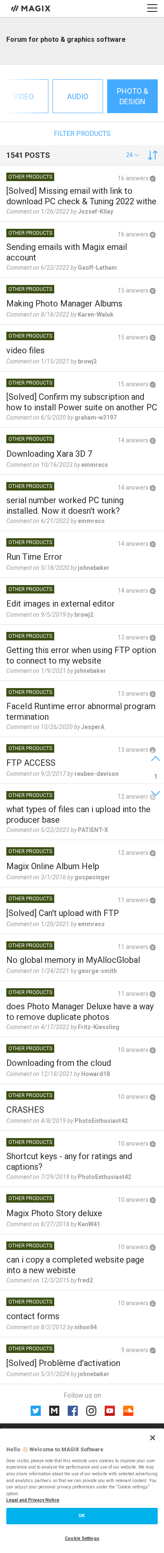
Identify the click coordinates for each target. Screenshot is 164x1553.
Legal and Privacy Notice (32, 1500)
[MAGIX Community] (31, 8)
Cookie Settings (82, 1538)
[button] (132, 155)
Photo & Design (132, 96)
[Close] (152, 1437)
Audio (77, 96)
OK (82, 1515)
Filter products (82, 134)
